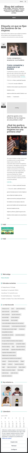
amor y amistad (17, 188)
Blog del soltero (14, 6)
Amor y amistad (17, 80)
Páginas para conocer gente (9, 355)
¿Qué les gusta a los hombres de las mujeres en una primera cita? (16, 118)
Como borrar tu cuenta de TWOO (9, 290)
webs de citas (14, 373)
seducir (18, 93)
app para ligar (5, 317)
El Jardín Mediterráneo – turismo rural (10, 295)
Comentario (16, 96)
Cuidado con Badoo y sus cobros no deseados (12, 298)
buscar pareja (5, 320)
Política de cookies (6, 438)
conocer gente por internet (18, 326)
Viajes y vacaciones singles (8, 370)
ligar (13, 346)
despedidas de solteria (7, 335)
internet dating (6, 346)
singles (4, 364)
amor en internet (20, 308)
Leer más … (23, 76)
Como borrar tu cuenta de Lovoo (9, 293)
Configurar (14, 449)
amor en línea (15, 311)
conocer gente (5, 326)
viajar (3, 367)
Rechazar (14, 445)
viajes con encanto (11, 367)
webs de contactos (7, 376)
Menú (21, 1)
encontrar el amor (20, 335)
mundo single (5, 349)
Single (22, 361)
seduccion (13, 93)
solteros (13, 211)
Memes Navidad (5, 277)
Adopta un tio (5, 308)
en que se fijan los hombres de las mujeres (17, 195)
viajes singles (22, 367)
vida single (20, 370)
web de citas (5, 373)
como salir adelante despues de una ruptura (12, 323)
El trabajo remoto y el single (8, 287)
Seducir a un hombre (13, 361)
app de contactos (16, 314)
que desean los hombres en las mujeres (11, 358)
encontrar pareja (15, 198)
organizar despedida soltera (18, 349)
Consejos (23, 80)
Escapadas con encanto (8, 343)
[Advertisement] (14, 256)
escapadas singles (20, 343)
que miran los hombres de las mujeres (16, 208)
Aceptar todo (14, 442)
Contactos (21, 329)
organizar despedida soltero (9, 352)
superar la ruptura (19, 364)
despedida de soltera (7, 332)
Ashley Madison (15, 317)
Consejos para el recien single (17, 192)
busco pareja (14, 320)
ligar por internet (21, 346)
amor (12, 308)
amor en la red (5, 311)
